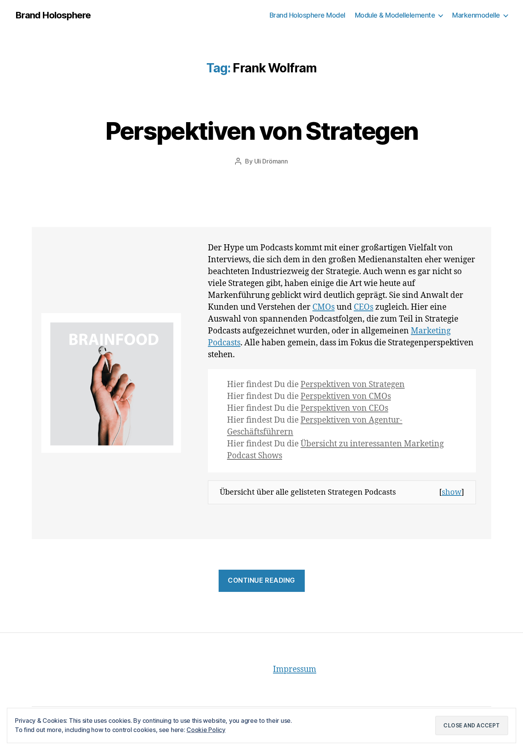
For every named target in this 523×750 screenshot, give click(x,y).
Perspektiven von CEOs (344, 408)
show (451, 492)
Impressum (294, 669)
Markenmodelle (476, 15)
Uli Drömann (271, 161)
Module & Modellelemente (395, 15)
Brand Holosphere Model (307, 15)
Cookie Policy (206, 730)
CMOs (323, 307)
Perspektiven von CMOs (346, 396)
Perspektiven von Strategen (261, 130)
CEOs (363, 307)
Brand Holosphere (53, 15)
